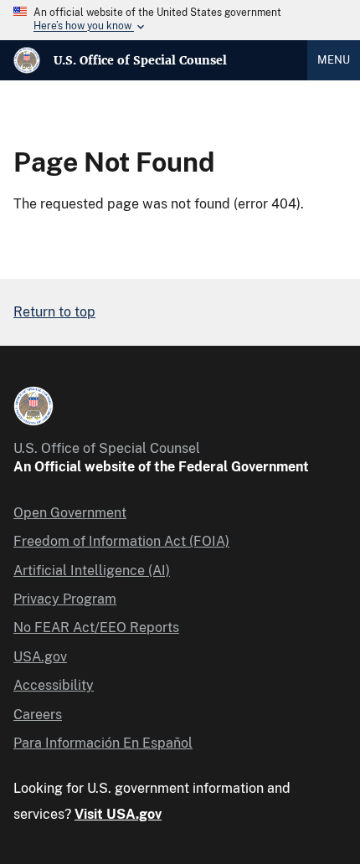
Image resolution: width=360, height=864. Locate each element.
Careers (37, 715)
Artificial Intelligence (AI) (91, 571)
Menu (333, 60)
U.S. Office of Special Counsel (140, 60)
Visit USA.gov (118, 814)
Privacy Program (64, 599)
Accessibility (53, 685)
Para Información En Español (103, 743)
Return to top (54, 312)
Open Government (69, 513)
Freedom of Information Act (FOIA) (121, 541)
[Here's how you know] (180, 20)
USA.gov (40, 657)
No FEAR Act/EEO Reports (96, 627)
